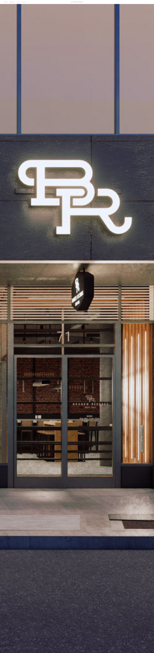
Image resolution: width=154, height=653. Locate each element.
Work (6, 2)
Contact (24, 2)
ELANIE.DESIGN (77, 2)
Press (18, 2)
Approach (12, 2)
